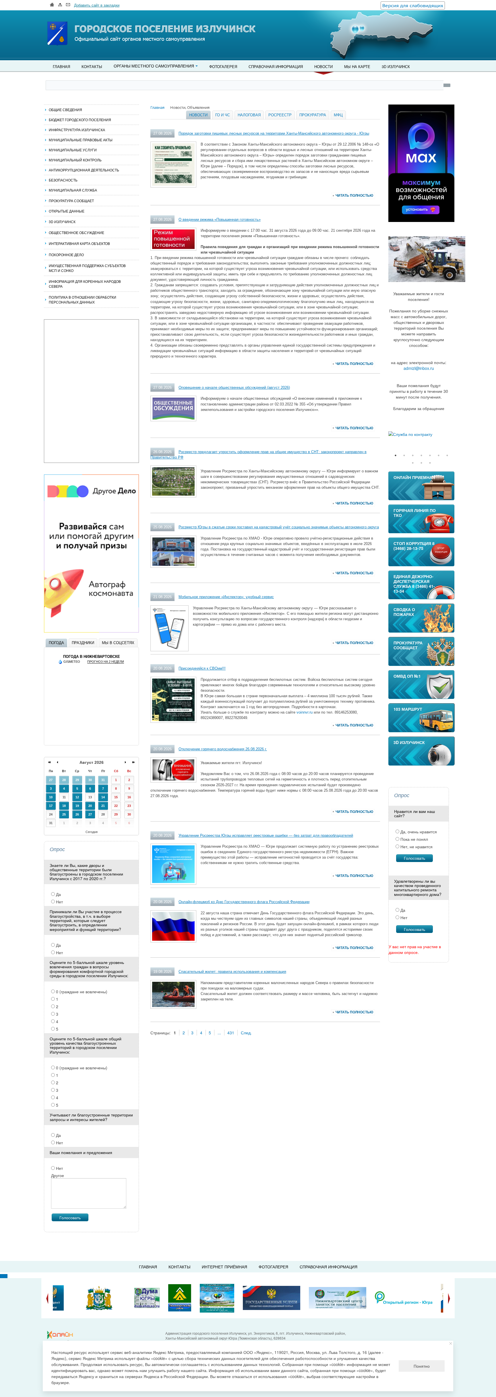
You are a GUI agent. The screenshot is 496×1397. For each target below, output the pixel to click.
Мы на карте (357, 66)
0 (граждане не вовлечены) (81, 991)
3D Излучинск (396, 66)
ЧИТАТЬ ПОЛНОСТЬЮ (354, 196)
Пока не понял (413, 839)
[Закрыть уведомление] (451, 1343)
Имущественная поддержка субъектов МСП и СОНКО (87, 268)
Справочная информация (276, 66)
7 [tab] (447, 455)
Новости (323, 66)
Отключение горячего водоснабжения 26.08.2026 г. (223, 749)
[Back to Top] (3, 1276)
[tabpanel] (421, 434)
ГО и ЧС (222, 114)
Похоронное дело (66, 254)
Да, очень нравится (418, 831)
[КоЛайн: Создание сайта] (61, 1335)
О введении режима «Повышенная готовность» (220, 219)
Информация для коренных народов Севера (85, 284)
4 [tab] (421, 455)
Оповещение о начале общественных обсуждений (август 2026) (234, 387)
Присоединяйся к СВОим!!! (202, 668)
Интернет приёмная (224, 1267)
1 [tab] (395, 455)
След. (246, 1032)
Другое (57, 1175)
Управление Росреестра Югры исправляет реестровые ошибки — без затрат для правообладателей (266, 835)
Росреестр (280, 114)
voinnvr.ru (305, 712)
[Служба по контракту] (421, 434)
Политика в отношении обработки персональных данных (82, 299)
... (219, 1032)
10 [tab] (430, 463)
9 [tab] (421, 463)
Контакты (92, 66)
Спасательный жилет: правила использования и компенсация (232, 971)
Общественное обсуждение (76, 232)
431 (230, 1032)
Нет (59, 902)
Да (58, 894)
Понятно (422, 1366)
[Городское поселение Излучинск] (70, 22)
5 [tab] (430, 455)
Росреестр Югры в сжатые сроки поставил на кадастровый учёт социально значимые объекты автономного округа (279, 527)
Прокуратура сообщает (71, 200)
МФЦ (338, 114)
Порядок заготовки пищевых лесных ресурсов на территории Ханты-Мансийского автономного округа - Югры (274, 133)
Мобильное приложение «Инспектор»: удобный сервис (226, 597)
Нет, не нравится (416, 846)
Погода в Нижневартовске (91, 656)
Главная (61, 66)
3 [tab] (413, 455)
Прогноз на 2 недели (105, 661)
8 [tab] (413, 463)
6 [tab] (438, 455)
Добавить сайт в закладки (96, 5)
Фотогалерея (223, 66)
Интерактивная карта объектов (79, 243)
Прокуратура (312, 114)
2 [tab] (404, 455)
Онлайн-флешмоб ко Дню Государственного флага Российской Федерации (244, 902)
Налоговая (249, 114)
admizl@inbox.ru (419, 368)
